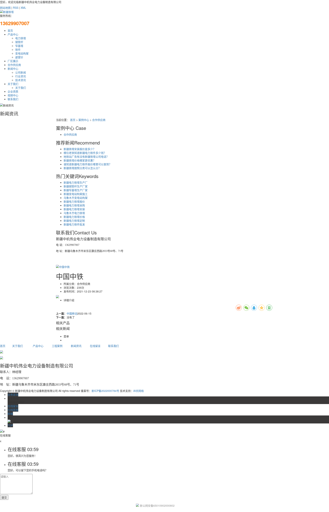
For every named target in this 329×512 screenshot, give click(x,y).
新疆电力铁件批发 (74, 224)
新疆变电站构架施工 (76, 194)
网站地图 (5, 8)
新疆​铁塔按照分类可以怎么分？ (82, 168)
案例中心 (83, 120)
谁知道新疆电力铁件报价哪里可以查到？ (88, 164)
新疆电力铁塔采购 (74, 205)
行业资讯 (20, 76)
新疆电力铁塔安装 (74, 209)
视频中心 (13, 95)
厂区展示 (13, 61)
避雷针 (19, 57)
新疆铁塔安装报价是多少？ (80, 149)
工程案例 (57, 346)
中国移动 (72, 313)
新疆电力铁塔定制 (74, 220)
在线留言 (95, 346)
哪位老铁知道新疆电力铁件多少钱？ (85, 153)
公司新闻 (20, 72)
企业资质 (13, 91)
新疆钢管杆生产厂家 (76, 186)
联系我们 (13, 99)
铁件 (18, 49)
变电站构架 (22, 53)
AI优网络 (138, 391)
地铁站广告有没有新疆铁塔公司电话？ (86, 156)
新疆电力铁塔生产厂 (76, 182)
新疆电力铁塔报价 (74, 201)
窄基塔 (19, 46)
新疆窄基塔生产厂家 (76, 190)
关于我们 (13, 84)
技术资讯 (20, 80)
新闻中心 (13, 68)
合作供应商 (14, 65)
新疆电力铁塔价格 (74, 217)
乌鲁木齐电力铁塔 (74, 213)
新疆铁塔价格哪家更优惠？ (80, 160)
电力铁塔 (20, 38)
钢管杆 (19, 42)
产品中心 (13, 34)
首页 (10, 30)
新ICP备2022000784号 (105, 391)
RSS (15, 8)
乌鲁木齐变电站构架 (76, 198)
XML (23, 8)
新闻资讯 (76, 346)
